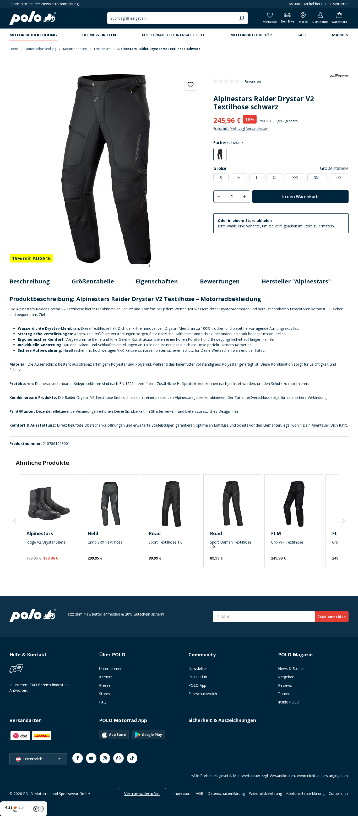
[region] (106, 169)
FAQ (102, 702)
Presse (105, 685)
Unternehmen (110, 668)
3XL (317, 177)
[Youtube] (91, 758)
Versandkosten (282, 775)
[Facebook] (77, 758)
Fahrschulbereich (202, 693)
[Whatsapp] (118, 758)
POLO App (197, 685)
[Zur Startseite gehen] (32, 18)
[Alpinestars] (339, 81)
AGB (199, 793)
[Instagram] (105, 758)
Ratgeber (286, 676)
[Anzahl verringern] (219, 197)
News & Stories (291, 668)
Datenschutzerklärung (226, 793)
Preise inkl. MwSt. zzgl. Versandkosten (241, 128)
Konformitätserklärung (305, 793)
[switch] (38, 809)
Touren (284, 693)
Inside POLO (288, 702)
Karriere (105, 676)
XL (275, 177)
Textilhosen (102, 49)
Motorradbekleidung (41, 49)
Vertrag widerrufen (142, 793)
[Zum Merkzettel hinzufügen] (190, 84)
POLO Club (197, 676)
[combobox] (171, 18)
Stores (104, 693)
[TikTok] (132, 758)
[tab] (38, 281)
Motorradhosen (75, 49)
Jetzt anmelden (332, 617)
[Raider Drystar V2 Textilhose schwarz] (106, 170)
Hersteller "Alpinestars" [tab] (296, 281)
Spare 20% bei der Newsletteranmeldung (44, 3)
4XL (338, 177)
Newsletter (197, 668)
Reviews (285, 685)
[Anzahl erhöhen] (245, 197)
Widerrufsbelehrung (265, 793)
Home (14, 49)
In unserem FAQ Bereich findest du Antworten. (39, 687)
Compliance (339, 793)
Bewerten (253, 81)
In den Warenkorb (300, 196)
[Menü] (44, 804)
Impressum (182, 793)
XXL (295, 177)
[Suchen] (241, 18)
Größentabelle (334, 168)
